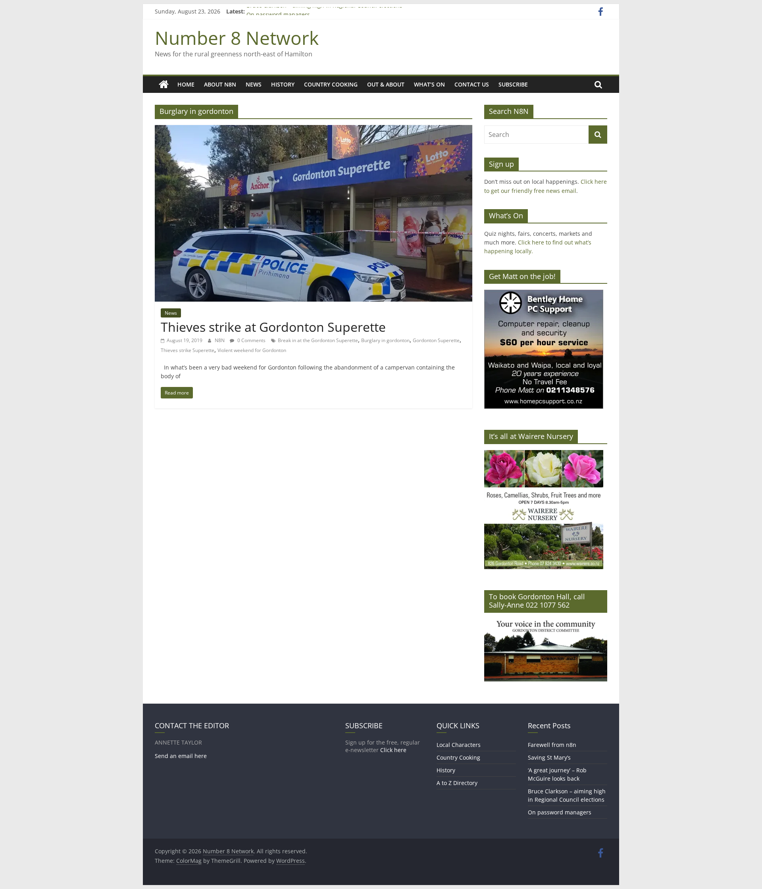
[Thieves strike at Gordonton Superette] (313, 129)
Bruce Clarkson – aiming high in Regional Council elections (324, 11)
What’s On (429, 84)
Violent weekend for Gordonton (251, 350)
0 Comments (251, 340)
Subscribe (513, 84)
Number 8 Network (237, 37)
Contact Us (471, 84)
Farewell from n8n (552, 745)
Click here (393, 750)
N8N (220, 340)
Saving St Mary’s (549, 757)
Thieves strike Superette (187, 350)
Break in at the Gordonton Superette (318, 340)
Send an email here (181, 756)
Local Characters (459, 745)
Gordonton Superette (436, 340)
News (254, 84)
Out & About (385, 84)
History (282, 84)
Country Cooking (331, 84)
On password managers (559, 812)
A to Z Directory (457, 783)
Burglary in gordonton (385, 340)
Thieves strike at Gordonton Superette (273, 326)
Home (185, 84)
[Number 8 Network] (164, 84)
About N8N (220, 84)
